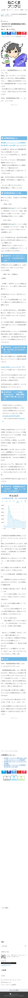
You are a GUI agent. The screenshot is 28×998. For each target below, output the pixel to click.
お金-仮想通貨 (11, 29)
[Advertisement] (14, 120)
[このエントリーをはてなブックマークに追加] (3, 33)
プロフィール (11, 9)
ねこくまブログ (14, 2)
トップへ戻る (15, 990)
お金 (4, 29)
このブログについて (6, 965)
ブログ (17, 9)
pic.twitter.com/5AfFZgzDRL (11, 416)
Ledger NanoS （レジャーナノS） (11, 367)
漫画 (22, 9)
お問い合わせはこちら (6, 982)
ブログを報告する (20, 995)
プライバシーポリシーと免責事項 (8, 984)
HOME (3, 10)
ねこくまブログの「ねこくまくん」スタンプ (11, 979)
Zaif (12, 208)
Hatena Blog (12, 995)
